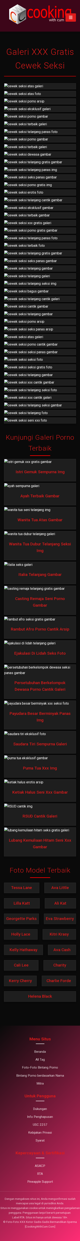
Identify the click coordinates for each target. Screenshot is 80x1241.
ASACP (40, 1166)
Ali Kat (60, 903)
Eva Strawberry (60, 918)
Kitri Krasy (59, 934)
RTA (40, 1174)
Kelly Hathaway (23, 949)
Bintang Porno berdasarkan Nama (40, 1075)
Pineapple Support (40, 1182)
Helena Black (40, 996)
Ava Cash (62, 949)
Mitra (40, 1083)
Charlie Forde (59, 980)
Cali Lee (21, 965)
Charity (59, 965)
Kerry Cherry (20, 980)
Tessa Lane (21, 887)
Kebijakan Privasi (40, 1132)
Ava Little (60, 887)
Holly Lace (20, 934)
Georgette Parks (21, 918)
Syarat (40, 1140)
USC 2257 (40, 1125)
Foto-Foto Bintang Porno (40, 1067)
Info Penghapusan (40, 1117)
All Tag (40, 1059)
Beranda (40, 1052)
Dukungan (40, 1109)
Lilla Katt (22, 903)
